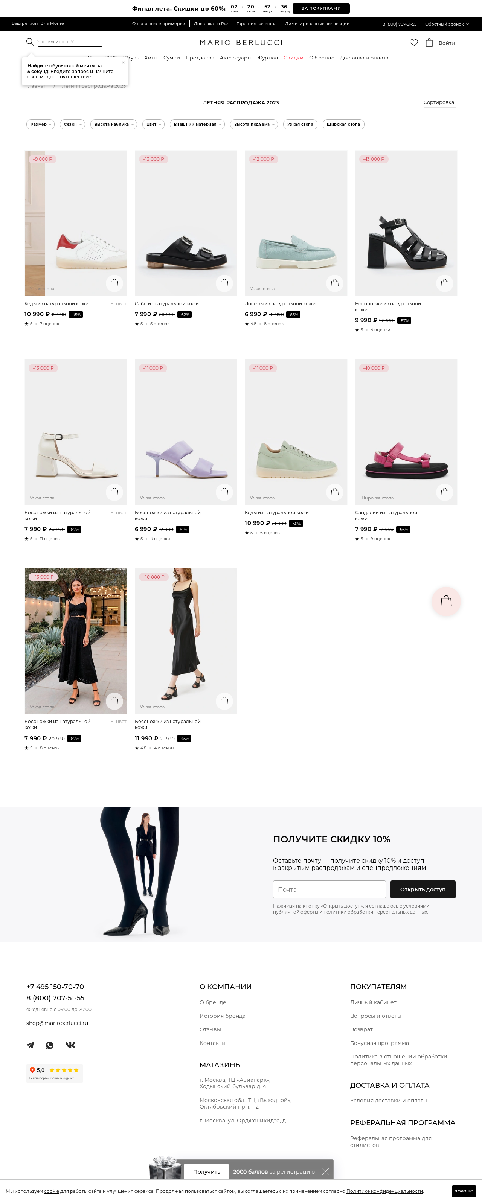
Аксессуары (236, 58)
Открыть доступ (423, 889)
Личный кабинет (373, 1002)
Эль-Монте (52, 23)
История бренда (223, 1016)
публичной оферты (295, 912)
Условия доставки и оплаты (388, 1100)
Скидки (294, 58)
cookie (51, 1191)
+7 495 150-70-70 (55, 987)
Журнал (267, 58)
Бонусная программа (379, 1043)
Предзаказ (200, 58)
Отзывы (210, 1029)
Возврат (361, 1029)
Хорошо (464, 1191)
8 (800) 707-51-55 (399, 24)
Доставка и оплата (364, 58)
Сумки (171, 58)
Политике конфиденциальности (384, 1191)
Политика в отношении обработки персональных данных (398, 1060)
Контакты (213, 1043)
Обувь (131, 58)
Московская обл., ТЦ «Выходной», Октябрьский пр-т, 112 (245, 1103)
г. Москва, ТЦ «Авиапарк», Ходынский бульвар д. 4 (235, 1083)
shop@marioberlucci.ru (57, 1023)
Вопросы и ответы (375, 1016)
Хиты (151, 58)
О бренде (321, 58)
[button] (440, 103)
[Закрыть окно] (325, 1171)
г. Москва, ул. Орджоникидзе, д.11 (245, 1120)
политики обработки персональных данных (375, 912)
